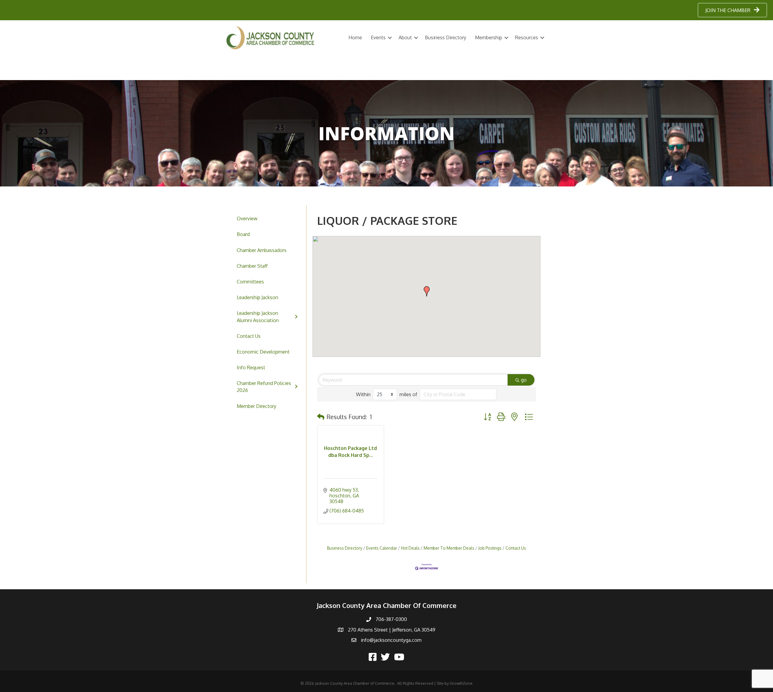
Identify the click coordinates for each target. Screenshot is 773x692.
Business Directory (445, 37)
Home (355, 37)
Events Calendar (381, 548)
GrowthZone (461, 683)
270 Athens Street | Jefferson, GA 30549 (391, 630)
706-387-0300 (391, 619)
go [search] (524, 380)
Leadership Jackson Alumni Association (258, 316)
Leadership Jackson (257, 297)
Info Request (251, 367)
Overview (247, 218)
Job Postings (490, 548)
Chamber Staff (252, 266)
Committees (250, 282)
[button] (427, 291)
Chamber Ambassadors (262, 250)
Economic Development (263, 352)
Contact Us (249, 336)
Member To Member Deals (449, 548)
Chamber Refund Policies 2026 (264, 386)
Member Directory (256, 406)
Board (243, 234)
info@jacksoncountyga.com (391, 640)
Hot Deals (410, 548)
